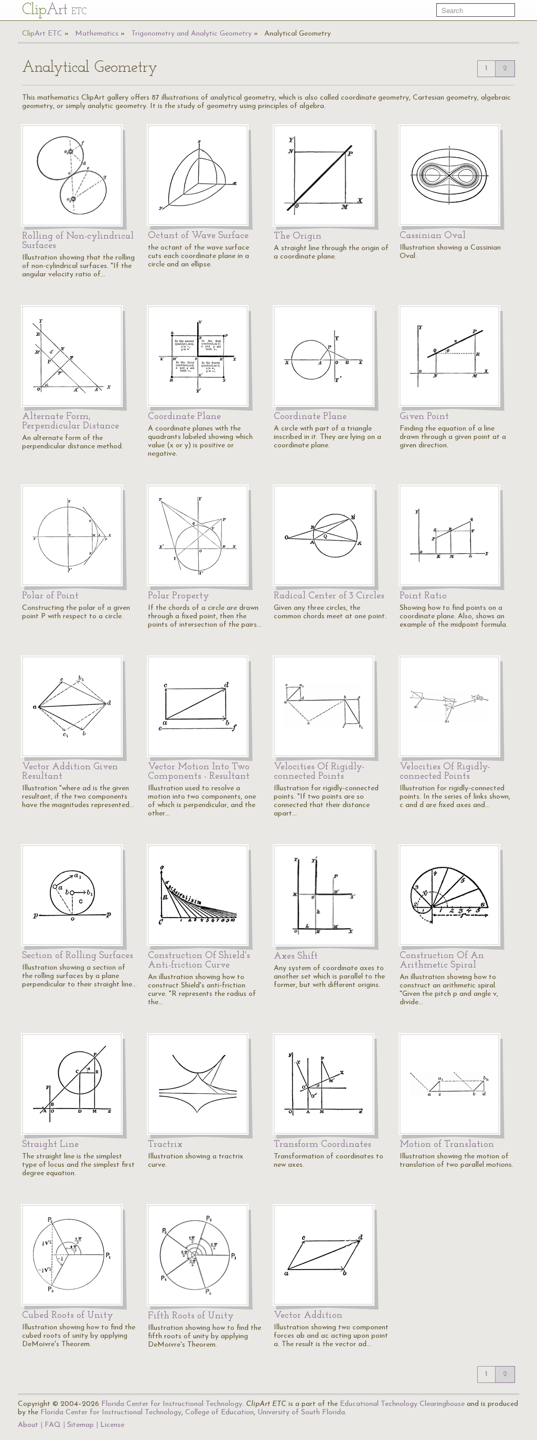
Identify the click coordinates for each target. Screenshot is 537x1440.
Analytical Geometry (297, 34)
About (28, 1425)
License (112, 1425)
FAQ (53, 1425)
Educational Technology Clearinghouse (402, 1404)
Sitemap (80, 1425)
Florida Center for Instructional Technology (171, 1404)
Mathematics (97, 34)
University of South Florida (301, 1412)
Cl (54, 10)
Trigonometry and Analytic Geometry (191, 34)
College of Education (219, 1412)
